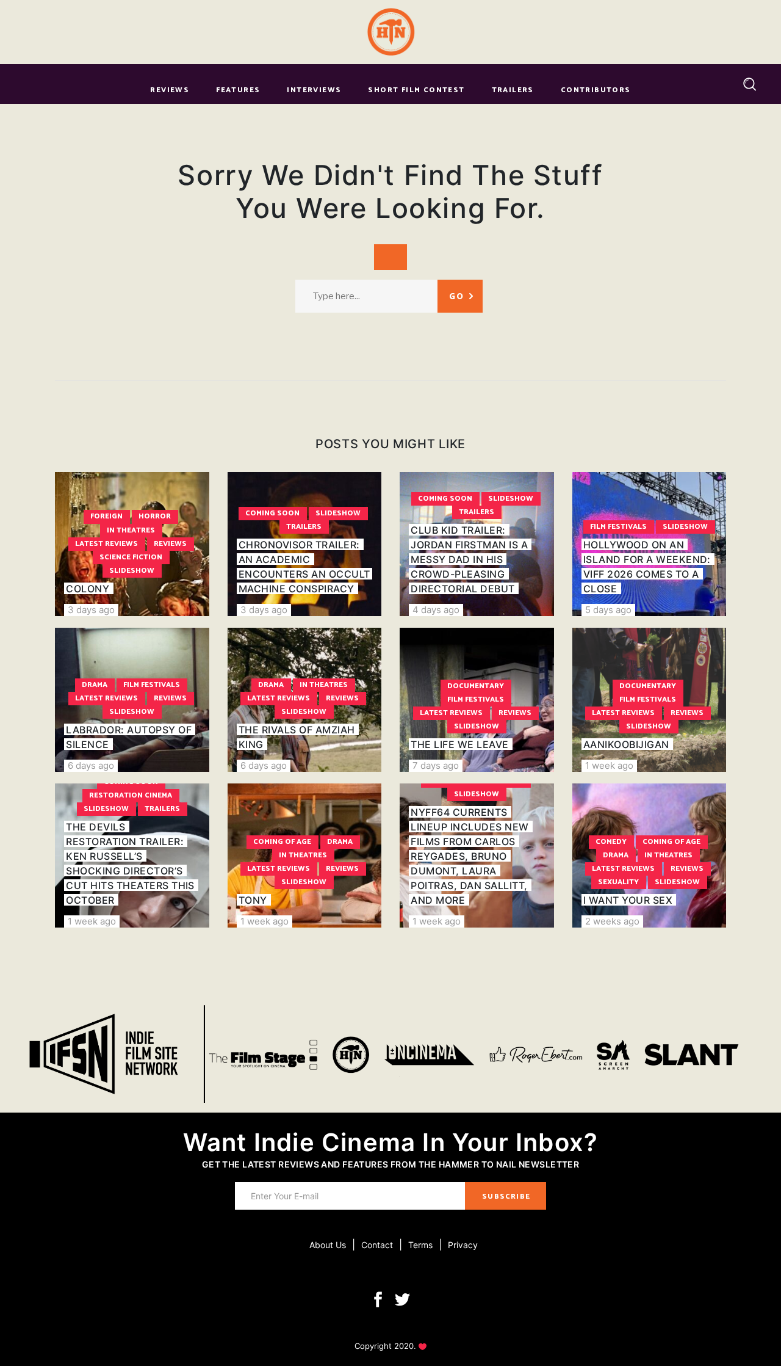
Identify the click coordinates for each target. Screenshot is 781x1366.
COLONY (87, 589)
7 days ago (435, 765)
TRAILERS (304, 526)
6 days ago (91, 765)
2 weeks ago (612, 921)
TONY (253, 900)
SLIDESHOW (131, 570)
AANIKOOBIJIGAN (626, 744)
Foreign (106, 516)
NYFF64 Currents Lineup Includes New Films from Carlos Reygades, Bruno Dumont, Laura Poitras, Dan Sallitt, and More (469, 856)
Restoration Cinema (130, 795)
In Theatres (131, 530)
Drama (94, 685)
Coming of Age (282, 842)
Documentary (475, 686)
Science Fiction (130, 557)
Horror (155, 516)
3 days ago (91, 610)
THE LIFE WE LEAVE (459, 744)
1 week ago (609, 765)
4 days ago (435, 610)
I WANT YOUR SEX (627, 900)
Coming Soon (272, 513)
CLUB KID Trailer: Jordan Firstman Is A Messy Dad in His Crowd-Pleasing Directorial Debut (469, 559)
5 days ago (608, 610)
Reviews (170, 544)
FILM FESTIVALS (618, 526)
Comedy (611, 842)
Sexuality (618, 882)
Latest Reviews (106, 544)
